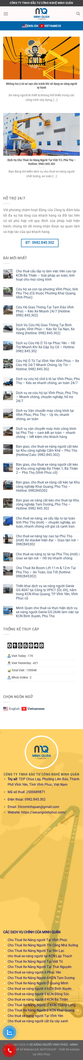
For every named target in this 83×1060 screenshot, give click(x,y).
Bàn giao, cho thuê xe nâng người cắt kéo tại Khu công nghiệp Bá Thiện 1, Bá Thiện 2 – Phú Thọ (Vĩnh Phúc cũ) (47, 468)
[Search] (78, 14)
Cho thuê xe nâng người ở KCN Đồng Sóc (38, 994)
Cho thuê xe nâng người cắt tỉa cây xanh (38, 1021)
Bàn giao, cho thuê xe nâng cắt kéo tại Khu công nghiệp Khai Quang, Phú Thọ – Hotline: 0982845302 (48, 486)
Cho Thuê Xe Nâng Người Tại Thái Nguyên (40, 967)
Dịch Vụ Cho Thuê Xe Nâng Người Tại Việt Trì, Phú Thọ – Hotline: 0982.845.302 (41, 162)
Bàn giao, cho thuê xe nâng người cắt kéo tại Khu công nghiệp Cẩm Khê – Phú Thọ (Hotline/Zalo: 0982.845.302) (47, 450)
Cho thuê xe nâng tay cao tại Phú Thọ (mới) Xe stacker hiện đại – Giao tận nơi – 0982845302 (47, 540)
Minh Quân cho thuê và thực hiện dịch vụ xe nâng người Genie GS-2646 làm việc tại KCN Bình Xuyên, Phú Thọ (47, 612)
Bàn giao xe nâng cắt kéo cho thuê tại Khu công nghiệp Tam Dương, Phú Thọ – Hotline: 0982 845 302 (47, 504)
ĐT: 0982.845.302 (40, 243)
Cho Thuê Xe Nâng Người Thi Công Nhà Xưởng (43, 945)
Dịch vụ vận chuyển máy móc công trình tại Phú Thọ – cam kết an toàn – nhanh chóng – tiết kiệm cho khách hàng (46, 433)
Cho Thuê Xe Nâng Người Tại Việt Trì (35, 962)
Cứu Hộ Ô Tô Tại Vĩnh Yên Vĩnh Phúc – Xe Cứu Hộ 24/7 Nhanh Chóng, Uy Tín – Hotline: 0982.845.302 (47, 365)
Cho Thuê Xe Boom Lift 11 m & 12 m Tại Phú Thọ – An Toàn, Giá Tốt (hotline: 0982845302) (46, 572)
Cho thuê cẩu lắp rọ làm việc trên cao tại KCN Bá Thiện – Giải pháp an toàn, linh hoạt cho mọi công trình (46, 275)
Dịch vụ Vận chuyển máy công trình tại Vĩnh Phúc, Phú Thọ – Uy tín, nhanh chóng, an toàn (45, 415)
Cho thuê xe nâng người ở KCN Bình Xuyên (40, 989)
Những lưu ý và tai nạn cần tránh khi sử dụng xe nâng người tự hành (41, 85)
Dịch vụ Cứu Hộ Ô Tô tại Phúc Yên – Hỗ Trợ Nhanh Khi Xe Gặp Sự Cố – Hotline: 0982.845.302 (45, 347)
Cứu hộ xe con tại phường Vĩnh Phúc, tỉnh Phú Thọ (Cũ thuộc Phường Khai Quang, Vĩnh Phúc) (47, 293)
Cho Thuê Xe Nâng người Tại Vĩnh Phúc (37, 940)
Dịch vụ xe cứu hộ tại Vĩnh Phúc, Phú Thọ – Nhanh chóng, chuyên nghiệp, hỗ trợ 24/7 (47, 397)
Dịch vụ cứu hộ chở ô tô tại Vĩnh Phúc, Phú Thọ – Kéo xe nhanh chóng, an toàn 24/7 (48, 381)
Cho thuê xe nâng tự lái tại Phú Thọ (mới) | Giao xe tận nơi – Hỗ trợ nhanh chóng (48, 556)
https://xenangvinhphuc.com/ (43, 812)
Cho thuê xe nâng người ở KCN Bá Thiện (38, 999)
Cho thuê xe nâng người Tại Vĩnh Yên (35, 1016)
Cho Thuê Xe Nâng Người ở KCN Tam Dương (41, 978)
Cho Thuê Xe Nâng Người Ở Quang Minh (38, 983)
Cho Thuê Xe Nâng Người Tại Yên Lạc (36, 951)
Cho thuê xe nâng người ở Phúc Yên (34, 972)
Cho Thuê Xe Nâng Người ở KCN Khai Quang (41, 1010)
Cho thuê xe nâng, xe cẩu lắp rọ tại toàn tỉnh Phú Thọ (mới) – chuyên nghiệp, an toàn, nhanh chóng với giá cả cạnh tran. (46, 522)
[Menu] (5, 13)
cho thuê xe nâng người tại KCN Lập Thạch (40, 956)
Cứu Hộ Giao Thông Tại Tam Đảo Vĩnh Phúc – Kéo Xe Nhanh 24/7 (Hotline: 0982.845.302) (45, 311)
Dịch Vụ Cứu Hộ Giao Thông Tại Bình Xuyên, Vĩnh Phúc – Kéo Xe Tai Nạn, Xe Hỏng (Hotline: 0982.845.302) (45, 329)
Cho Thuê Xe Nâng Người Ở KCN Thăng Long (42, 1005)
